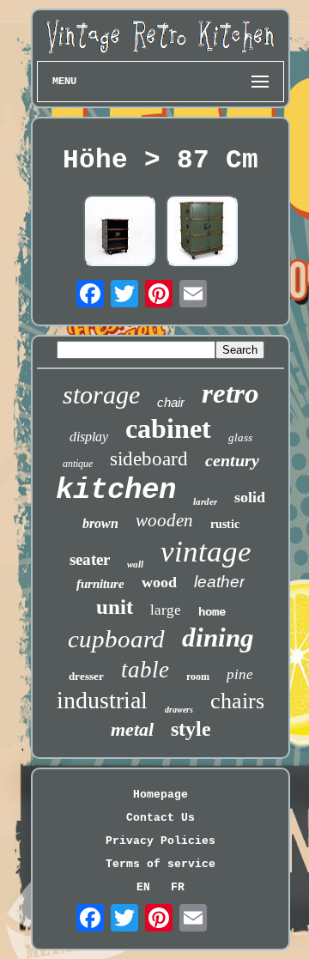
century (232, 460)
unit (114, 606)
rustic (224, 524)
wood (159, 582)
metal (132, 729)
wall (135, 564)
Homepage (160, 794)
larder (205, 501)
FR (178, 887)
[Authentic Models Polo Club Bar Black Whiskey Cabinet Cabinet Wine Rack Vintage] (119, 232)
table (145, 670)
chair (171, 402)
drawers (179, 709)
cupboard (116, 638)
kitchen (116, 490)
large (165, 610)
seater (90, 559)
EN (143, 887)
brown (100, 523)
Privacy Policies (160, 841)
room (197, 677)
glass (240, 437)
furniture (100, 584)
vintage (206, 551)
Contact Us (160, 817)
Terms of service (160, 864)
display (89, 436)
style (191, 729)
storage (101, 394)
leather (219, 582)
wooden (164, 520)
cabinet (168, 428)
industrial (102, 700)
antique (78, 464)
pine (240, 674)
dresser (86, 676)
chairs (237, 701)
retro (230, 393)
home (212, 612)
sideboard (149, 459)
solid (249, 497)
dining (218, 637)
